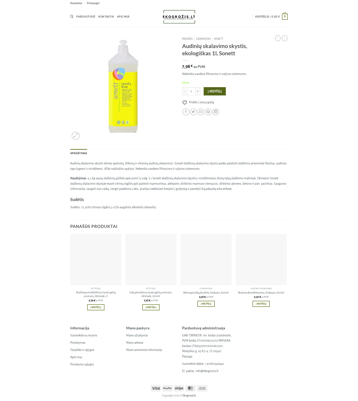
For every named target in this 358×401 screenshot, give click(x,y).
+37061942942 (214, 363)
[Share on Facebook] (186, 111)
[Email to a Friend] (200, 111)
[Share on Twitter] (193, 111)
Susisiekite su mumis (83, 335)
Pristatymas (77, 342)
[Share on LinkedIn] (215, 111)
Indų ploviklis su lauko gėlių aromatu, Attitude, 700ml (150, 294)
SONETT (218, 38)
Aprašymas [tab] (78, 153)
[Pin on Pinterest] (208, 111)
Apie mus (123, 16)
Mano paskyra (137, 328)
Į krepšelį (215, 91)
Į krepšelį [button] (95, 307)
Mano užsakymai (137, 335)
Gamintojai (203, 38)
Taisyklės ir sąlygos (82, 350)
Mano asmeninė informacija (144, 350)
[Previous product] (285, 38)
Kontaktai (76, 3)
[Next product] (278, 38)
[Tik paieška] (71, 16)
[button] (93, 3)
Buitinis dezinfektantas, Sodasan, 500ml (261, 292)
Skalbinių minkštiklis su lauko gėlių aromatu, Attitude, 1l (96, 294)
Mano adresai (134, 342)
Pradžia (187, 38)
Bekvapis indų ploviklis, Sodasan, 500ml (206, 292)
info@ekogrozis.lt (207, 371)
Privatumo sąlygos (82, 364)
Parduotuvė (85, 16)
